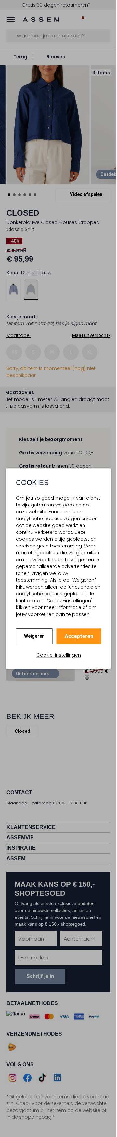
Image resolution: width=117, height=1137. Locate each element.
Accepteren (76, 636)
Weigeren (31, 636)
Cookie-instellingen (56, 655)
